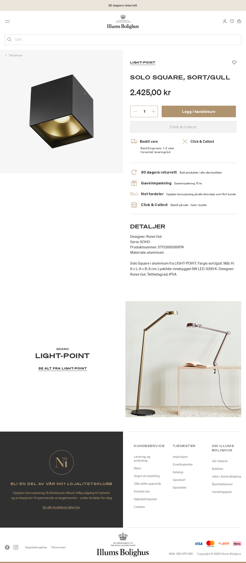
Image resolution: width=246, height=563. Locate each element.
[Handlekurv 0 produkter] (239, 21)
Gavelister (180, 487)
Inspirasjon (180, 457)
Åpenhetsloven (222, 484)
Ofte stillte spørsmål (147, 484)
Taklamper (16, 55)
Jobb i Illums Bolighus (226, 476)
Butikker (217, 469)
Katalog (178, 472)
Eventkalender (183, 464)
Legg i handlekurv (198, 111)
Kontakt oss (142, 491)
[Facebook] (7, 547)
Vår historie (220, 461)
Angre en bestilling (147, 476)
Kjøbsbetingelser (145, 499)
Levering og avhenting (142, 459)
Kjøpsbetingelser (36, 547)
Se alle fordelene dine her (61, 507)
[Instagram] (15, 547)
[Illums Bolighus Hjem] (123, 21)
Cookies (139, 507)
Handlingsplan (222, 492)
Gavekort (179, 480)
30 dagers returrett (122, 5)
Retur (137, 468)
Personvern (58, 547)
